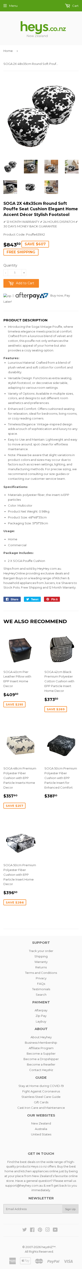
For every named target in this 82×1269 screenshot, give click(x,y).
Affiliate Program (41, 1048)
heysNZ (47, 1247)
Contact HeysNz (41, 1070)
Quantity (10, 265)
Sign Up (70, 1209)
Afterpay (41, 1010)
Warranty (41, 962)
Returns (41, 967)
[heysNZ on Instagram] (47, 1230)
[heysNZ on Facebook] (32, 1230)
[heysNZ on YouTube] (55, 1230)
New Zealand (41, 1123)
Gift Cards (41, 1102)
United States (41, 1134)
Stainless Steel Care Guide (41, 1097)
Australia (41, 1129)
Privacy (41, 978)
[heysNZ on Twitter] (24, 1230)
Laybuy (41, 1021)
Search (41, 994)
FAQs (41, 983)
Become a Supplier (41, 1053)
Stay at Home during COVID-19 (41, 1086)
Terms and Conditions (41, 973)
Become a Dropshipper (41, 1059)
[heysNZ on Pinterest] (40, 1230)
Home (8, 51)
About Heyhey (41, 1037)
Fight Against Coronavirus (41, 1091)
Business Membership (41, 1042)
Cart (75, 6)
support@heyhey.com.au (24, 1185)
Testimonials (41, 989)
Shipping (41, 956)
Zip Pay (41, 1016)
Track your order (41, 951)
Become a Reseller (41, 1064)
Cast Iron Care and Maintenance (41, 1107)
